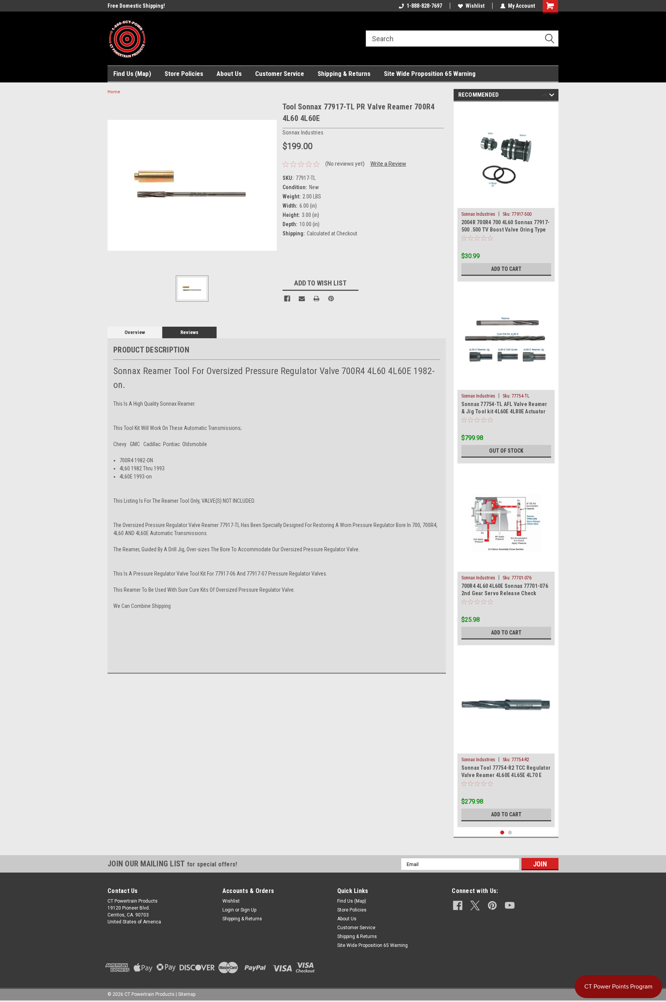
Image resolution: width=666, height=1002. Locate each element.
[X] (475, 905)
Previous (545, 96)
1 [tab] (502, 833)
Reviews (189, 332)
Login (228, 910)
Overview (134, 332)
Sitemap (186, 994)
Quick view (506, 202)
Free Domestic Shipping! (136, 6)
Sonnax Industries (478, 214)
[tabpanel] (506, 194)
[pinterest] (492, 905)
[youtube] (510, 905)
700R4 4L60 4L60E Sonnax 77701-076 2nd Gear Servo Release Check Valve (504, 590)
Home (114, 91)
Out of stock (506, 451)
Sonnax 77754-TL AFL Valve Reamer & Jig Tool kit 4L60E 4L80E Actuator (504, 408)
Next (552, 96)
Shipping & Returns (344, 73)
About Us (229, 73)
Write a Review (388, 164)
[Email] (302, 298)
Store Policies (184, 73)
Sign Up (248, 910)
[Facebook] (287, 298)
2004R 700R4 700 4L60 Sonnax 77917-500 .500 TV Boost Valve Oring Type (505, 226)
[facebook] (457, 905)
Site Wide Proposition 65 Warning (430, 73)
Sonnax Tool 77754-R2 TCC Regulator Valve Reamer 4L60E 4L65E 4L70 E (506, 771)
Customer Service (279, 73)
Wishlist (475, 6)
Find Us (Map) (132, 73)
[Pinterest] (331, 298)
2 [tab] (510, 833)
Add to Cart (506, 269)
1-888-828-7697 (424, 6)
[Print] (316, 298)
